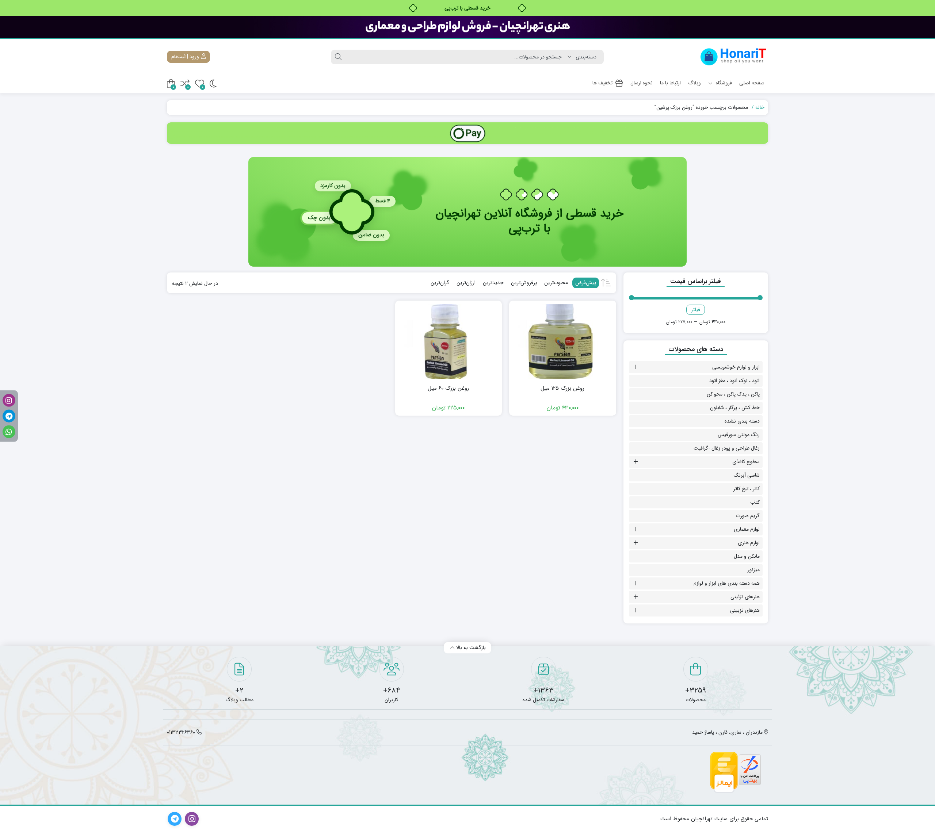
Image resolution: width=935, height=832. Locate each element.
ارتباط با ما (670, 83)
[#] (467, 133)
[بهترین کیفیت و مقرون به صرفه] (467, 27)
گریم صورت (748, 516)
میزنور (754, 570)
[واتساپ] (9, 431)
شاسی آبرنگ (747, 475)
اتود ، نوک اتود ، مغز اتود (734, 381)
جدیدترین (493, 283)
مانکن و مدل (747, 556)
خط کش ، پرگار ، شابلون (735, 408)
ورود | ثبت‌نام (186, 57)
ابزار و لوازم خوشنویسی (736, 367)
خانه (759, 107)
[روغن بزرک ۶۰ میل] (448, 341)
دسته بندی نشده (742, 421)
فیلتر (695, 310)
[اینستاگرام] (9, 400)
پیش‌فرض (585, 283)
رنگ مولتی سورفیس (739, 435)
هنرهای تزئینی (745, 597)
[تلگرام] (9, 416)
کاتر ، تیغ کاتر (746, 489)
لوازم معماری (747, 529)
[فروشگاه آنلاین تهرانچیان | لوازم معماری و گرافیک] (733, 57)
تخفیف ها (602, 83)
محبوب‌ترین (556, 283)
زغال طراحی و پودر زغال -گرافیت (727, 448)
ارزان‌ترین (466, 283)
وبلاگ (694, 83)
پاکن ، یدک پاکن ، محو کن (733, 394)
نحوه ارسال (641, 83)
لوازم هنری (749, 543)
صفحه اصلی (751, 83)
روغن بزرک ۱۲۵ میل (562, 388)
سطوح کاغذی (746, 462)
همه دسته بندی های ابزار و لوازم (727, 583)
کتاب (755, 502)
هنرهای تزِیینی (745, 610)
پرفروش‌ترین (524, 283)
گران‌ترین (440, 283)
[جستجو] (338, 57)
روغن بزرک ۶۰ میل (448, 388)
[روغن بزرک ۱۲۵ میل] (562, 341)
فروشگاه (723, 83)
